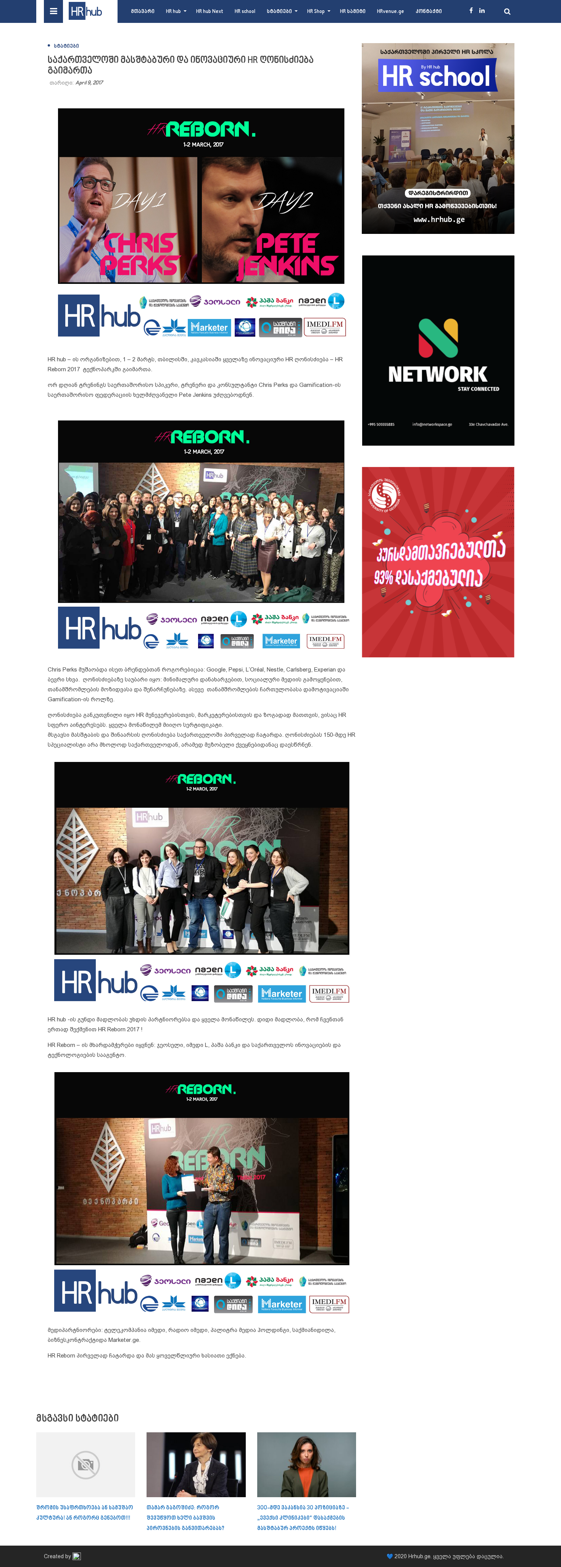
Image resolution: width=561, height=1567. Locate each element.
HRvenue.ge (390, 11)
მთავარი (143, 11)
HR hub (173, 11)
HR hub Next (209, 11)
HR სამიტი (353, 11)
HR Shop (316, 11)
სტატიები (279, 11)
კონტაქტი (429, 11)
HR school (245, 11)
